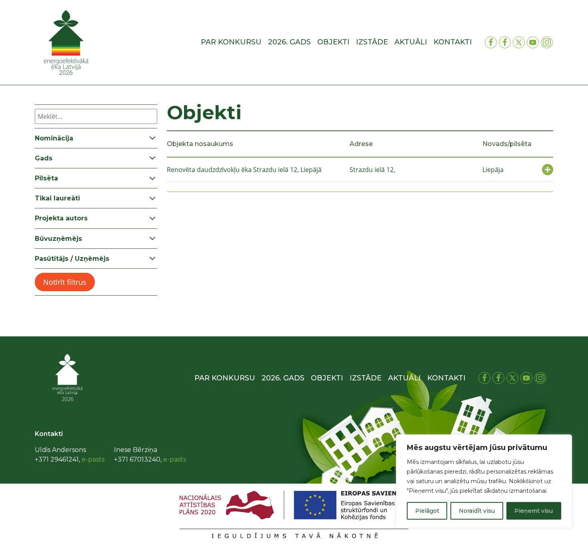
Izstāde (372, 42)
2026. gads (289, 42)
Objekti (333, 42)
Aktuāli (410, 42)
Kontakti (453, 42)
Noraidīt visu (477, 510)
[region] (484, 481)
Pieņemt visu (533, 510)
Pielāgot (427, 510)
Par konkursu (231, 42)
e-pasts (93, 459)
